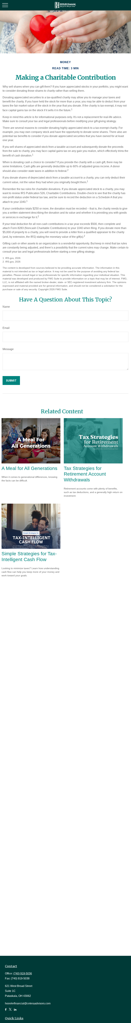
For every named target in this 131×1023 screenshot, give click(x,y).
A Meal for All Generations (29, 468)
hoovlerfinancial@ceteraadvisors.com (27, 1003)
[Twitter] (10, 1011)
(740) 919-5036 (22, 973)
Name (6, 306)
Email (6, 327)
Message (8, 349)
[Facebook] (5, 1011)
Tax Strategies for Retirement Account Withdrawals (85, 474)
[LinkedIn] (15, 1011)
